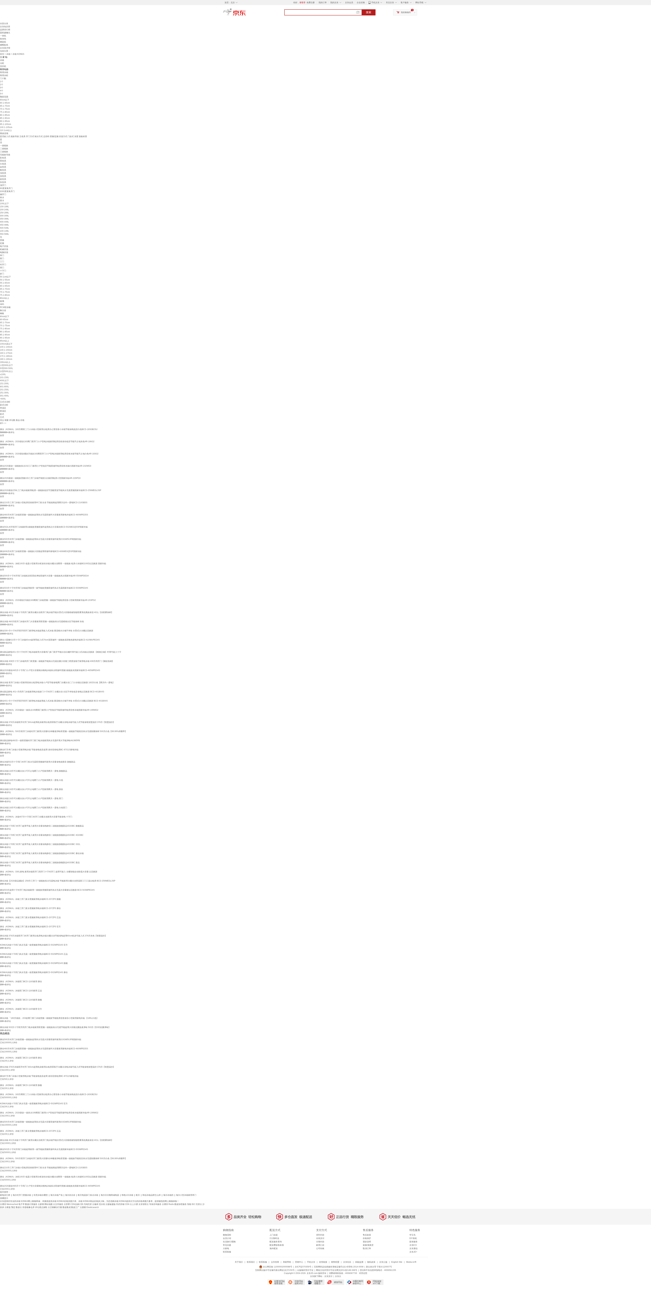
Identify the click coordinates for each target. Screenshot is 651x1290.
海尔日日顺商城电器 (110, 1195)
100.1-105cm (6, 127)
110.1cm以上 (6, 130)
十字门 (3, 270)
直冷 (2, 200)
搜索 (368, 12)
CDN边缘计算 (76, 1204)
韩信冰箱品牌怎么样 (151, 1195)
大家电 (226, 1248)
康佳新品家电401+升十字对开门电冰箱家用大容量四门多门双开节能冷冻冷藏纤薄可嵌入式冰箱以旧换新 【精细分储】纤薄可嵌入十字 (60, 652)
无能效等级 (5, 155)
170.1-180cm (6, 356)
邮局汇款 (320, 1245)
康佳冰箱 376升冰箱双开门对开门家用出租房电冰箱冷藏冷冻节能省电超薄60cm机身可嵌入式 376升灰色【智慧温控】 (53, 936)
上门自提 (274, 1235)
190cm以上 (5, 362)
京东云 (338, 1276)
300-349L (4, 216)
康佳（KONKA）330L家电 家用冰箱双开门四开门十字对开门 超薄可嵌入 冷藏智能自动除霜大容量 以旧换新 (48, 872)
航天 (138, 1195)
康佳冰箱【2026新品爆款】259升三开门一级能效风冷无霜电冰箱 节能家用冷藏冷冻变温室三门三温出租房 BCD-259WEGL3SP (57, 881)
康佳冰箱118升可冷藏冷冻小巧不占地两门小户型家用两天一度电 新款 (31, 789)
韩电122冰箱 (127, 1195)
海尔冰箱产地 (56, 1195)
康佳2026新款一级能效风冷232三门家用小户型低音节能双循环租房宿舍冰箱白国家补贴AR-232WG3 (45, 466)
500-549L (4, 228)
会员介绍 (227, 1238)
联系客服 (227, 1252)
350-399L (4, 219)
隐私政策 (371, 1262)
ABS (2, 304)
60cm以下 (4, 100)
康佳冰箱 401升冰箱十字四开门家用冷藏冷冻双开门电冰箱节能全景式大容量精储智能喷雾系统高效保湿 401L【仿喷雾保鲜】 (56, 612)
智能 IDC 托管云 (194, 1204)
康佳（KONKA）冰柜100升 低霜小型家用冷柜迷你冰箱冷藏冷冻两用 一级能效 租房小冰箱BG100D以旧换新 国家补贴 (53, 563)
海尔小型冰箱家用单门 (186, 1195)
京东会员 (349, 2)
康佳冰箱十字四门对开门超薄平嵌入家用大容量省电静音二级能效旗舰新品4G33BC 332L (40, 844)
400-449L (4, 222)
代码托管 (88, 1204)
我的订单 (323, 2)
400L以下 (4, 380)
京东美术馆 (5, 48)
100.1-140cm (6, 347)
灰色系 (3, 182)
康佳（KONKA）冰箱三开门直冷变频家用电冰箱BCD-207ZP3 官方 (30, 926)
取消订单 (367, 1248)
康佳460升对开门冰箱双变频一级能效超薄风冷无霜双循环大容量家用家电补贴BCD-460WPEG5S (44, 515)
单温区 (3, 408)
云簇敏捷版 (110, 1204)
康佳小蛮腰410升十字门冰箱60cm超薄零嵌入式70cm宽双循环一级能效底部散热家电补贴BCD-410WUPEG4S (50, 640)
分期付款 (320, 1242)
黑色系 (3, 161)
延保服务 (413, 1242)
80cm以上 (4, 298)
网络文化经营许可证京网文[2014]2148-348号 (336, 1270)
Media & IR (411, 1262)
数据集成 (67, 1207)
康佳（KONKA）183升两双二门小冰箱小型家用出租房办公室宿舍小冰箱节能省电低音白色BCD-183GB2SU (48, 429)
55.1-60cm (5, 283)
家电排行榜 (5, 1195)
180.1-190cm (6, 359)
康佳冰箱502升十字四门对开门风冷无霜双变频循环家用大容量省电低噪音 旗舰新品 (37, 762)
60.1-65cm (5, 103)
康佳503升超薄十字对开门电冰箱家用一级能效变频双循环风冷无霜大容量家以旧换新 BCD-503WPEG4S (47, 890)
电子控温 (4, 246)
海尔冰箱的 (168, 1195)
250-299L (4, 213)
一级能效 (4, 145)
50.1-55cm (5, 280)
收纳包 (3, 39)
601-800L (4, 386)
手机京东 (375, 2)
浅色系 (3, 173)
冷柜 (2, 63)
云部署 (67, 1204)
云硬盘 (8, 1207)
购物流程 (227, 1235)
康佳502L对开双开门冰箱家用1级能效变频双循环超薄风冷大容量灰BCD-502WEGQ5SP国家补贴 (44, 527)
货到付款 (320, 1235)
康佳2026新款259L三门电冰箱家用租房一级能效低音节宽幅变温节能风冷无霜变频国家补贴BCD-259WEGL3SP (50, 490)
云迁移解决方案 (55, 1207)
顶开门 (3, 185)
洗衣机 (3, 66)
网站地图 (48, 1204)
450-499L (4, 225)
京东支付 (328, 1276)
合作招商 (275, 1262)
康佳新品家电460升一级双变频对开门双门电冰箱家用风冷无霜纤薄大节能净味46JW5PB (40, 740)
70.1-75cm (5, 109)
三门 (2, 261)
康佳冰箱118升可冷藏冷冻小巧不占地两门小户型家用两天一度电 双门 (31, 798)
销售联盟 (335, 1262)
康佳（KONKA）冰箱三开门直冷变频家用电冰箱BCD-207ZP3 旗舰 (30, 899)
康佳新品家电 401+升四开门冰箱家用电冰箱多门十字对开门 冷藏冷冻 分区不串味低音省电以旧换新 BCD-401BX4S (52, 692)
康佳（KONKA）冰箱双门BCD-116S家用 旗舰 (21, 1000)
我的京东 (334, 2)
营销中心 (299, 1262)
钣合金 (3, 310)
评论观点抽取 (41, 1207)
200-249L (4, 209)
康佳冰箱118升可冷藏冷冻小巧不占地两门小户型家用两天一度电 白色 (31, 780)
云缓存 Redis (168, 1204)
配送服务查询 (276, 1242)
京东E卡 (413, 1245)
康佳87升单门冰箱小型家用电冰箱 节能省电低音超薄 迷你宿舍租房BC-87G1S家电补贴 (39, 749)
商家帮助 (287, 1262)
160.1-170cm (6, 353)
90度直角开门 (6, 188)
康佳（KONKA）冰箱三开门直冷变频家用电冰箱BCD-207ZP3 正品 (30, 917)
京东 (246, 13)
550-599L (4, 234)
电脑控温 (4, 252)
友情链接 (323, 1262)
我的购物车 (406, 12)
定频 (2, 243)
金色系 (3, 167)
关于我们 (239, 1262)
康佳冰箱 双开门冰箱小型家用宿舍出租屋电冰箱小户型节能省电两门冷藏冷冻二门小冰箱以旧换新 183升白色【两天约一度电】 (57, 682)
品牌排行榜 (5, 29)
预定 (13, 1207)
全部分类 (4, 23)
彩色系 (3, 158)
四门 (2, 267)
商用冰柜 (4, 75)
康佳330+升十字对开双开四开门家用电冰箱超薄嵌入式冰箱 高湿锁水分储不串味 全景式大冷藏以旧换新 (46, 630)
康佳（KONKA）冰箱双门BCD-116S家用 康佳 (21, 981)
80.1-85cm (5, 115)
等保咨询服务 (155, 1204)
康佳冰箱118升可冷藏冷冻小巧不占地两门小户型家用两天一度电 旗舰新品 (33, 771)
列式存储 (120, 1204)
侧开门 (3, 194)
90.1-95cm (5, 121)
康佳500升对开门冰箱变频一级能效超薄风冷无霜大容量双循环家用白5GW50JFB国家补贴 (40, 539)
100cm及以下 (6, 344)
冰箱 (8, 54)
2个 (1, 84)
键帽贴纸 (4, 45)
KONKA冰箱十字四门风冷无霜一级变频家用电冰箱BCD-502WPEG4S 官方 (34, 945)
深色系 (3, 176)
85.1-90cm (5, 118)
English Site (396, 1262)
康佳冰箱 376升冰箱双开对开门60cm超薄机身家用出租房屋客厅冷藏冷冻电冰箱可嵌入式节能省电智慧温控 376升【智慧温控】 (57, 722)
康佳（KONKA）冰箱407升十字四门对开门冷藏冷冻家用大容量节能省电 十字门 (36, 817)
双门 (2, 258)
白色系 (3, 164)
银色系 (3, 170)
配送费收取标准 (277, 1245)
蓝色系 (3, 179)
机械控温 (4, 249)
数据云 (19, 1207)
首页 (2, 54)
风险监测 (359, 1262)
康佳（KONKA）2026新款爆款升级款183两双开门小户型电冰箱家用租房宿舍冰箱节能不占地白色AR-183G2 (49, 454)
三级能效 (4, 152)
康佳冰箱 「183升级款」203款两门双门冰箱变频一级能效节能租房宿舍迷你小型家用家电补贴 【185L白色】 (49, 1018)
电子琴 (21, 1204)
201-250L (4, 389)
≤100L (3, 374)
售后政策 (367, 1235)
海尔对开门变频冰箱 (22, 1195)
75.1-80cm (5, 112)
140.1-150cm (6, 350)
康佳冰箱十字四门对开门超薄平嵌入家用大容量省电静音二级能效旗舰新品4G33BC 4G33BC (42, 835)
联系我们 (251, 1262)
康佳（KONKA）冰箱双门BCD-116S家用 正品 (21, 990)
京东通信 (413, 1248)
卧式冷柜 (4, 405)
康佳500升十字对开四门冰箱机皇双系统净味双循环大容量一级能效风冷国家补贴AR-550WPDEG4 (44, 576)
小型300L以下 (6, 365)
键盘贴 (3, 42)
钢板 (2, 313)
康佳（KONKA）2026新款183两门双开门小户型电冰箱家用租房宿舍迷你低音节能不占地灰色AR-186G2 (47, 441)
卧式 (2, 414)
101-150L (4, 377)
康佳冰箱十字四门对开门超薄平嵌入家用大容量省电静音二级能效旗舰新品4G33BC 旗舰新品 (42, 826)
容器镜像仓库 (28, 1207)
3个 (1, 87)
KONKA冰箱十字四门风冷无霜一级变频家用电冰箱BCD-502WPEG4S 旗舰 (34, 963)
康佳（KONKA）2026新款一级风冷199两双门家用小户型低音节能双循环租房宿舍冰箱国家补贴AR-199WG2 (49, 710)
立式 (2, 417)
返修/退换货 (368, 1245)
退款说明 (367, 1242)
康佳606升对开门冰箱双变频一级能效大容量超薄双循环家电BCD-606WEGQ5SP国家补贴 (40, 551)
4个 (1, 90)
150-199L (4, 206)
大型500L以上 (6, 371)
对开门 (3, 264)
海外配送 (274, 1248)
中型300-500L (6, 368)
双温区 (3, 411)
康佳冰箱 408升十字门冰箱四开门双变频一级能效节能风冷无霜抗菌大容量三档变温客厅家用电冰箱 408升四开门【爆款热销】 (57, 661)
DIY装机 (413, 1238)
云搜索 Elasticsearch (89, 1207)
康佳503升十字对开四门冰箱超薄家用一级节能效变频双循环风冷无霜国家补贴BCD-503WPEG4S (44, 588)
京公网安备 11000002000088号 (277, 1267)
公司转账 (320, 1248)
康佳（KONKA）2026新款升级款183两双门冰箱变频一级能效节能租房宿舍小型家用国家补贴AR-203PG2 (48, 600)
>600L (3, 399)
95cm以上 (4, 341)
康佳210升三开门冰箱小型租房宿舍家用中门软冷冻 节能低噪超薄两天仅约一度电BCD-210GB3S (43, 502)
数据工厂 (75, 1207)
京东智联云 (144, 1204)
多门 (2, 274)
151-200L (4, 383)
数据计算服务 (31, 1204)
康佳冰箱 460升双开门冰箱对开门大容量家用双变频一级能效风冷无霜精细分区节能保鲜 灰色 (42, 621)
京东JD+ (413, 1252)
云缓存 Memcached (9, 1204)
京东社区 (347, 1262)
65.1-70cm (5, 106)
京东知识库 (5, 26)
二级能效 (4, 148)
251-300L (4, 393)
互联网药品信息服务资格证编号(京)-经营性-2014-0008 (338, 1267)
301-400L (4, 396)
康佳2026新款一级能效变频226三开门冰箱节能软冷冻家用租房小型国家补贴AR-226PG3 (40, 478)
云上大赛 (134, 1204)
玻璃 (2, 301)
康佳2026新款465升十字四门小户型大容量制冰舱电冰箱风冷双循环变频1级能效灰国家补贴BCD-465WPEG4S (50, 670)
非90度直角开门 (7, 191)
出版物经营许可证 (305, 1270)
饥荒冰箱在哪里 (41, 1195)
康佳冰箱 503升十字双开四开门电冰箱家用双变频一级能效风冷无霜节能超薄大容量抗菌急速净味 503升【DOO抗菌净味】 (55, 1027)
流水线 (102, 1204)
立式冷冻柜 (5, 402)
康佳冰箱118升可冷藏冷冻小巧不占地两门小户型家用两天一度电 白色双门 (33, 807)
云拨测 (41, 1204)
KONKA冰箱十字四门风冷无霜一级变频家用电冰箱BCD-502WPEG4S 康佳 (34, 972)
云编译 (95, 1204)
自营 (2, 435)
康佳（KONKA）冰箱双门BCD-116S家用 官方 (21, 1009)
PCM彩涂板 (5, 307)
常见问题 (227, 1245)
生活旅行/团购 (229, 1242)
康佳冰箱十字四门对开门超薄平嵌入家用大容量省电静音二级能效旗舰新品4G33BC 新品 (40, 862)
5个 (1, 94)
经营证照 (363, 1273)
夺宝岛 (412, 1235)
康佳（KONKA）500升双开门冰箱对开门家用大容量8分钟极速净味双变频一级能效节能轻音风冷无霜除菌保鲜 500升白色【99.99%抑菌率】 (63, 731)
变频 (2, 240)
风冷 (2, 197)
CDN (127, 1204)
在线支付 (320, 1238)
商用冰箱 (4, 72)
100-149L (4, 231)
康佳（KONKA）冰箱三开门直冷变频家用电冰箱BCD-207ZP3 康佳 (30, 908)
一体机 (3, 36)
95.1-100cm (5, 124)
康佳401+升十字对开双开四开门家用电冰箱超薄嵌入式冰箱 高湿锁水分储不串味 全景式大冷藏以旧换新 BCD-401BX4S (54, 701)
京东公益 (383, 1262)
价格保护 (367, 1238)
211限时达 (274, 1238)
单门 (2, 255)
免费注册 (311, 2)
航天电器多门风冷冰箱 (88, 1195)
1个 (1, 81)
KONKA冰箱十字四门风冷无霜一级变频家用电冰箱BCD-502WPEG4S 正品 (34, 954)
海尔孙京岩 (70, 1195)
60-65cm (4, 319)
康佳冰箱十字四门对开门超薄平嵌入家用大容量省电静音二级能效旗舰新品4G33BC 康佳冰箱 (42, 853)
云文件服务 (58, 1204)
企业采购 (361, 2)
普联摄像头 (5, 33)
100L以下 (4, 203)
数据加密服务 (180, 1204)
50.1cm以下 (5, 277)
